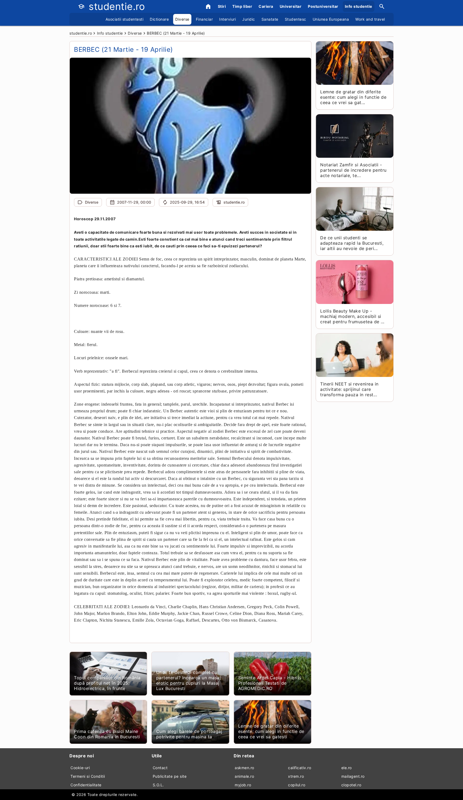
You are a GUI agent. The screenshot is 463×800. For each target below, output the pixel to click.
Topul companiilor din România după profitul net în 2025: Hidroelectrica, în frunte (107, 683)
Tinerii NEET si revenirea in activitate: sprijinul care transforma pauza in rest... (349, 389)
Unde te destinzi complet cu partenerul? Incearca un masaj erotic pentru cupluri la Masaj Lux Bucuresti (188, 680)
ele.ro (346, 767)
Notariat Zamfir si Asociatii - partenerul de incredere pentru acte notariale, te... (353, 170)
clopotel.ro (351, 785)
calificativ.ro (299, 767)
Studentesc (295, 19)
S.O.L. (158, 785)
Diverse (182, 19)
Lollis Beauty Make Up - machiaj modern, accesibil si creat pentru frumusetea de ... (352, 316)
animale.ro (244, 776)
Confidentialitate (86, 785)
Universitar (291, 6)
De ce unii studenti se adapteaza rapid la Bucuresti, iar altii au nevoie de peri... (351, 243)
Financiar (204, 19)
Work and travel (370, 19)
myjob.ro (243, 785)
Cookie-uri (80, 767)
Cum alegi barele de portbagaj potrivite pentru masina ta (189, 734)
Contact (160, 767)
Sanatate (270, 19)
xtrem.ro (296, 776)
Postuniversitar (323, 6)
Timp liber (242, 6)
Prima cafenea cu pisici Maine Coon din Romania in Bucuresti (107, 734)
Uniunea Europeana (331, 19)
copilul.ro (296, 785)
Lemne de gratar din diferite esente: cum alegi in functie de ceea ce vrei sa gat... (353, 97)
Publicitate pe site (170, 776)
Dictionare (159, 19)
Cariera (266, 6)
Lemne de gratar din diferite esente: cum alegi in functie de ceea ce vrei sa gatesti (271, 731)
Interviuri (227, 19)
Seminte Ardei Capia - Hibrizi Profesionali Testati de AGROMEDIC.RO (269, 683)
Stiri (222, 6)
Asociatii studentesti (125, 19)
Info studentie (358, 6)
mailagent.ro (353, 776)
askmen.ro (244, 767)
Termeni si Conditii (87, 776)
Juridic (248, 19)
